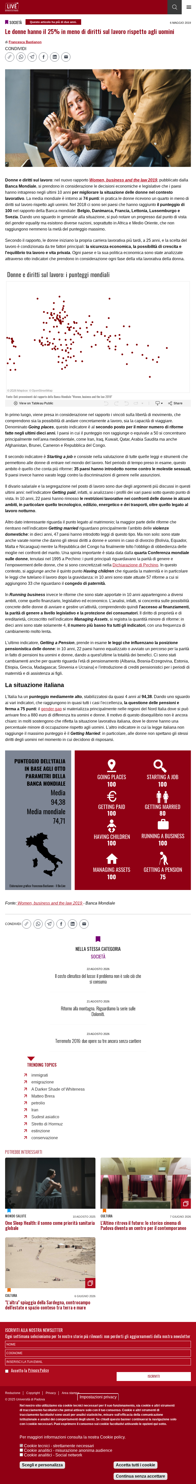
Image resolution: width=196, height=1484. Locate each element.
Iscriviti (154, 1376)
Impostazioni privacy (98, 1397)
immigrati (39, 1075)
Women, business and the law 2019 (50, 903)
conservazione (44, 1138)
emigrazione (42, 1082)
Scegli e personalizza (42, 1465)
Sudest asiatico (45, 1117)
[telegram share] (32, 57)
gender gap (51, 709)
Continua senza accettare (140, 1476)
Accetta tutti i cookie (135, 1465)
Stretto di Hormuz (47, 1124)
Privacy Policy (38, 1370)
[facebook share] (43, 57)
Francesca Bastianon (25, 42)
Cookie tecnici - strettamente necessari (59, 1446)
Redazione (12, 1393)
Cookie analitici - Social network (53, 1455)
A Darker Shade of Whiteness (58, 1089)
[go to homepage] (12, 7)
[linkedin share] (54, 57)
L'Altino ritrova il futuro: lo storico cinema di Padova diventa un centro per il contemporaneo (143, 1225)
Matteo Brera (43, 1096)
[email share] (65, 57)
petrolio (38, 1103)
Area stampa (70, 1393)
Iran (34, 1110)
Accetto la (19, 1370)
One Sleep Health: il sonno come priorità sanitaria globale (50, 1225)
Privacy (51, 1393)
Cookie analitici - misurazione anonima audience (68, 1450)
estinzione (40, 1131)
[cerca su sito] (174, 7)
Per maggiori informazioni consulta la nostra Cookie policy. (73, 1437)
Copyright (33, 1393)
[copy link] (9, 57)
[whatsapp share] (21, 57)
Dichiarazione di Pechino (135, 565)
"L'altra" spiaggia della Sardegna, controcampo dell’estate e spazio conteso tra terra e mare (47, 1305)
